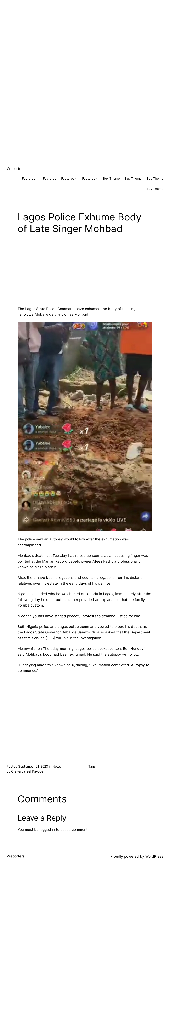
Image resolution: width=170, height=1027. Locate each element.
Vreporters (15, 168)
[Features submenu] (37, 179)
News (57, 766)
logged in (47, 829)
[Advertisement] (85, 29)
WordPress (154, 856)
